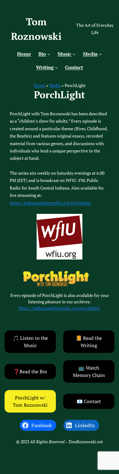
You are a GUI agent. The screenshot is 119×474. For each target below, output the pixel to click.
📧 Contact (89, 401)
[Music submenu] (74, 54)
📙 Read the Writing (89, 342)
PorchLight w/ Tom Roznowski (30, 401)
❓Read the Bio (30, 371)
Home (39, 85)
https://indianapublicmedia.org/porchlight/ (51, 203)
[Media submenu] (100, 54)
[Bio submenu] (48, 54)
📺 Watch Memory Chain (89, 371)
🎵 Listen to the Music (30, 342)
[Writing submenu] (56, 67)
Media (55, 85)
